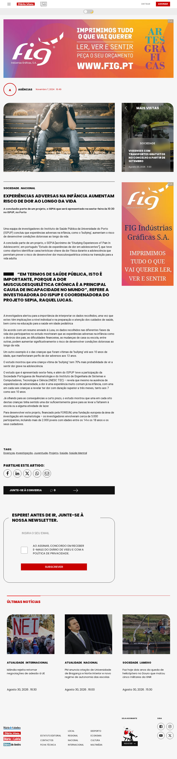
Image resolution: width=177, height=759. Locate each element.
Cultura (95, 740)
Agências (25, 89)
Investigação (24, 453)
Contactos (46, 740)
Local (71, 731)
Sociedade (11, 188)
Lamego (145, 662)
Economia (96, 735)
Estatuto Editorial (50, 735)
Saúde (64, 453)
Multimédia (96, 744)
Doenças (9, 453)
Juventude (41, 453)
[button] (125, 108)
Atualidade (15, 662)
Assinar (163, 3)
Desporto (96, 731)
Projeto (53, 453)
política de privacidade (51, 553)
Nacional (28, 188)
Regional (73, 735)
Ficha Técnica (48, 744)
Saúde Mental (78, 453)
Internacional (37, 662)
